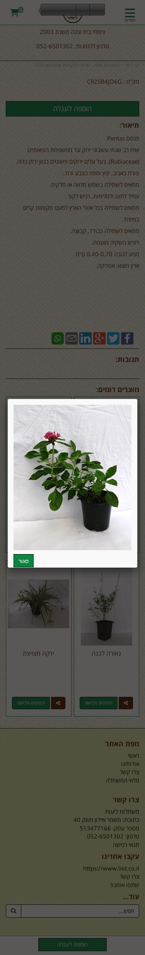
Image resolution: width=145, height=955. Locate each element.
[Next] (70, 10)
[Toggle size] (82, 10)
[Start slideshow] (58, 10)
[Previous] (47, 10)
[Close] (137, 399)
